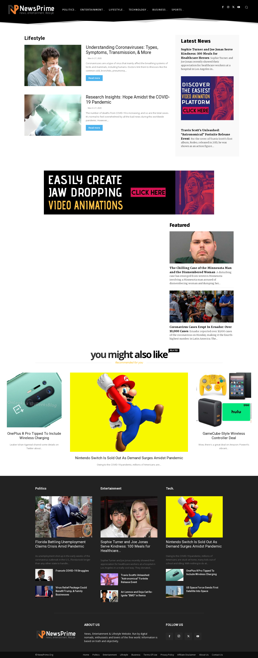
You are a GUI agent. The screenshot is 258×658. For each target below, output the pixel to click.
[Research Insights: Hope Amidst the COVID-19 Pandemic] (52, 115)
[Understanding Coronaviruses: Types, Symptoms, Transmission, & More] (52, 65)
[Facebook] (223, 7)
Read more (94, 78)
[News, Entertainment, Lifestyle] (31, 10)
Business (135, 654)
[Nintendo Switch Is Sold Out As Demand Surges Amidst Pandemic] (129, 412)
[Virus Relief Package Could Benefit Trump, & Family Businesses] (44, 592)
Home (86, 654)
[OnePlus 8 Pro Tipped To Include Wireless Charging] (34, 400)
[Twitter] (233, 7)
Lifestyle (124, 654)
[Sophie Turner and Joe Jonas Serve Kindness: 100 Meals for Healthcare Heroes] (129, 517)
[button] (246, 7)
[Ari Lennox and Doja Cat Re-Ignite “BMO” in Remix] (109, 596)
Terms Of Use (150, 654)
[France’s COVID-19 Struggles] (44, 575)
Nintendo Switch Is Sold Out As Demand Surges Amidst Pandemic (129, 458)
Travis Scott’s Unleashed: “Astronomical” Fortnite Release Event (205, 134)
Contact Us (217, 654)
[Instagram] (228, 7)
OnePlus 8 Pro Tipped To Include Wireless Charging (34, 435)
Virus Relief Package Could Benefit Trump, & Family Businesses (71, 591)
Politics (96, 654)
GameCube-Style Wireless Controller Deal (224, 435)
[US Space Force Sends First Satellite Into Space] (174, 592)
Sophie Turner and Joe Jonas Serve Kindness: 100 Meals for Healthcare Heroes (207, 54)
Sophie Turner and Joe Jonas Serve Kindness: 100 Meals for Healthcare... (125, 546)
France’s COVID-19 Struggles (72, 570)
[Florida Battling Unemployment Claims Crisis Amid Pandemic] (63, 517)
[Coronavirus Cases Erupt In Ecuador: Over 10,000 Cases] (202, 307)
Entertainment (110, 654)
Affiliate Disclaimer (186, 654)
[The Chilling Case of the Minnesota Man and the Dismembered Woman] (202, 247)
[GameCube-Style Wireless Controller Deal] (223, 400)
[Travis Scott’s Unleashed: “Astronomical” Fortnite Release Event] (109, 579)
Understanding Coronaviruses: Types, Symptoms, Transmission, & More (122, 50)
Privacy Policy (167, 654)
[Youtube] (239, 7)
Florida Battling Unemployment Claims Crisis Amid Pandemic (60, 544)
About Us (204, 654)
